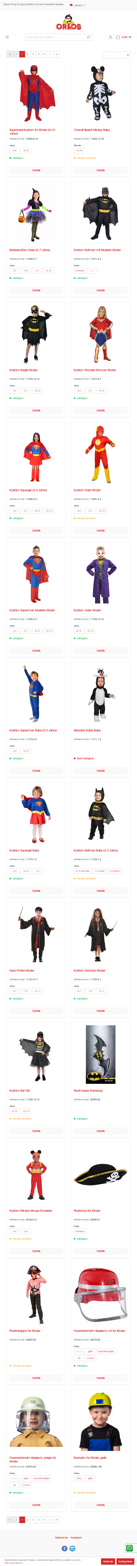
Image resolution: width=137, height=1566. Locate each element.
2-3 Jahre (114, 871)
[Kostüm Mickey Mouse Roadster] (36, 1174)
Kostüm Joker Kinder (87, 610)
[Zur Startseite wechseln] (68, 22)
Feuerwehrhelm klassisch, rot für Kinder (99, 1331)
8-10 (26, 150)
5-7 (37, 270)
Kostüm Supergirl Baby (24, 850)
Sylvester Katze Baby (87, 730)
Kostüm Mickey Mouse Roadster (31, 1210)
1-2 (37, 871)
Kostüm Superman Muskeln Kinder (32, 610)
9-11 (37, 991)
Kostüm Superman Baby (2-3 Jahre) (33, 730)
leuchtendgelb (106, 1351)
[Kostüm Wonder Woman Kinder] (100, 334)
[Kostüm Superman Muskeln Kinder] (36, 574)
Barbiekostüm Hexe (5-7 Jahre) (30, 250)
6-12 (26, 751)
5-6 (26, 1231)
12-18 (79, 150)
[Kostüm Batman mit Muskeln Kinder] (100, 214)
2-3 (14, 751)
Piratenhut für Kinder (87, 1210)
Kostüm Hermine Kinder (89, 970)
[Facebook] (64, 1548)
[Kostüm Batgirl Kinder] (36, 334)
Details (36, 170)
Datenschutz (61, 1537)
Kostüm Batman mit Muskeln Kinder (97, 250)
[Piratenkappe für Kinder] (36, 1295)
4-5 (26, 270)
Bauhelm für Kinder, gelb (90, 1457)
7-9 (26, 991)
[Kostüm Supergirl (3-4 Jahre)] (36, 454)
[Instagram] (72, 1548)
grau (92, 270)
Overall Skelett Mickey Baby (92, 130)
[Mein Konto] (110, 37)
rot (79, 1358)
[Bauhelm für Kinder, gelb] (100, 1421)
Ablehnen (108, 1561)
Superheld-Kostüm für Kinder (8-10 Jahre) (32, 131)
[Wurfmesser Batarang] (100, 1054)
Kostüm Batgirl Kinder (23, 370)
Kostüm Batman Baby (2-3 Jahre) (96, 850)
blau (79, 1478)
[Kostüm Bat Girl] (36, 1054)
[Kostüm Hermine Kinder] (100, 934)
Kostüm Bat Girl (20, 1090)
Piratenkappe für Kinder (25, 1331)
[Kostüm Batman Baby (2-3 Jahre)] (100, 814)
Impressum (76, 1537)
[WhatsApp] (131, 1548)
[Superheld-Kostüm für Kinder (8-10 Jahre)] (36, 94)
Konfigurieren (125, 1561)
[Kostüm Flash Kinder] (100, 454)
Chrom (90, 1358)
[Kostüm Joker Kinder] (100, 574)
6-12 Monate (82, 871)
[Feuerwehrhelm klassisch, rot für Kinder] (100, 1295)
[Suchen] (88, 37)
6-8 (14, 150)
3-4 (14, 270)
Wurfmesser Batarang (88, 1090)
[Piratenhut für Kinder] (100, 1174)
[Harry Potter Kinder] (36, 934)
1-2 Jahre (99, 871)
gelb (90, 1351)
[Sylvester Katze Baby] (100, 694)
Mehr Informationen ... (14, 1563)
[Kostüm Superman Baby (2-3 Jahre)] (36, 694)
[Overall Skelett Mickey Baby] (100, 94)
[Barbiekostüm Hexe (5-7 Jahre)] (36, 214)
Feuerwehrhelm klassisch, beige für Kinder (33, 1459)
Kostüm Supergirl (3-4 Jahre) (28, 490)
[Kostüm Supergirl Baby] (36, 814)
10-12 (37, 390)
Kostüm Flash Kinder (87, 490)
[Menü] (7, 37)
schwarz (80, 270)
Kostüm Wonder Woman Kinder (95, 370)
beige (79, 1351)
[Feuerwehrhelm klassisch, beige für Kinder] (36, 1421)
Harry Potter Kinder (22, 970)
